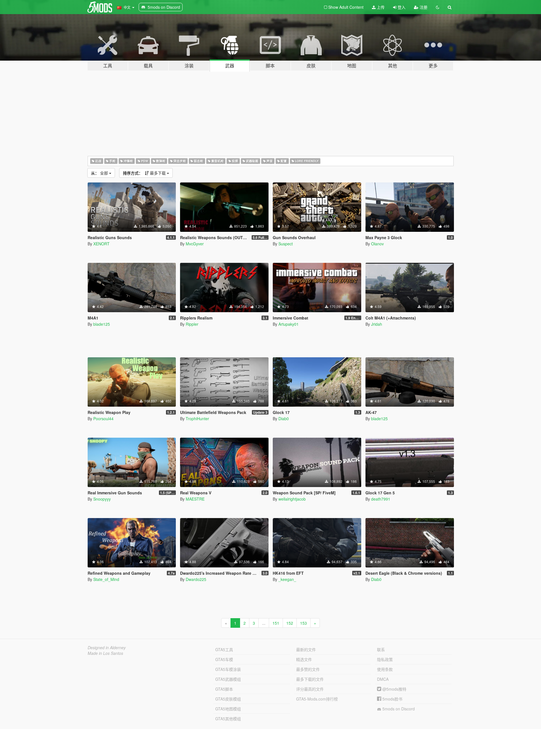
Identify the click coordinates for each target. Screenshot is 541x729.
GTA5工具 (224, 649)
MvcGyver (195, 243)
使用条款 (385, 669)
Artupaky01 (288, 324)
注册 (422, 7)
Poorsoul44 (103, 418)
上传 (380, 7)
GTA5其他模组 (228, 718)
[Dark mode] (438, 7)
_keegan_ (287, 579)
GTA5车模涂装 (228, 669)
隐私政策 (385, 659)
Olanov (377, 243)
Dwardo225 (196, 579)
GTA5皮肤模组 (228, 699)
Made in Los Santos (105, 653)
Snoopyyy (102, 499)
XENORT (101, 243)
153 (303, 623)
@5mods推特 (393, 689)
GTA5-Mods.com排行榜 (317, 699)
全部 (100, 173)
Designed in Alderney (107, 647)
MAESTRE (195, 499)
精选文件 (304, 659)
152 (289, 623)
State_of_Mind (106, 579)
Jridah (376, 324)
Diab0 (283, 418)
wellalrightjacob (292, 499)
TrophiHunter (197, 418)
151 (275, 623)
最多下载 (145, 173)
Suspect (285, 243)
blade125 (101, 324)
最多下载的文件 (310, 679)
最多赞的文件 (308, 669)
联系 (381, 649)
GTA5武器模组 (228, 679)
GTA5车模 (224, 659)
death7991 (380, 499)
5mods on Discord (398, 709)
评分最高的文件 (310, 689)
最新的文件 (306, 649)
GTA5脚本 (224, 689)
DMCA (383, 679)
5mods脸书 (391, 699)
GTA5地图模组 (228, 709)
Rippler (192, 324)
